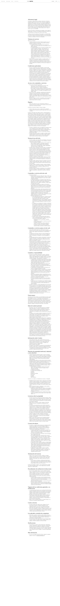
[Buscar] (59, 1)
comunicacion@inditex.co (40, 535)
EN (55, 1)
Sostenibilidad (8, 1)
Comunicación (16, 1)
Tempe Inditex (3, 1)
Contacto (53, 1)
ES (56, 1)
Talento (12, 1)
